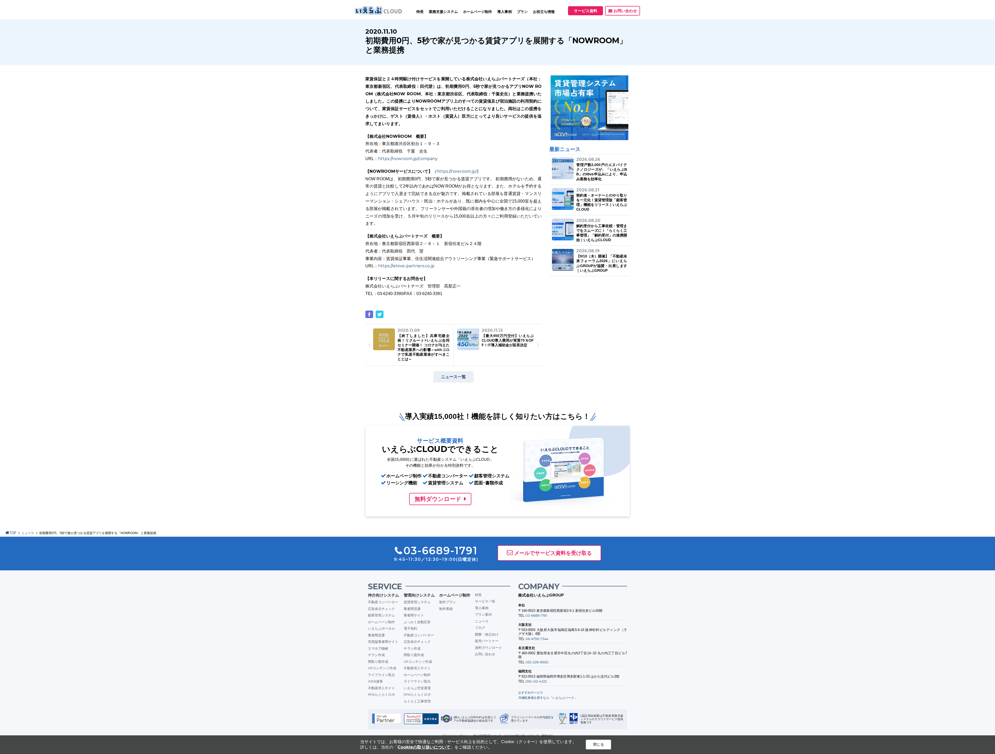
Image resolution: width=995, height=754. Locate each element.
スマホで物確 (378, 648)
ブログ (480, 628)
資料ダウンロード (488, 647)
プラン (522, 11)
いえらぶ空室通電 (417, 688)
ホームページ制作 (381, 622)
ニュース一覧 (453, 376)
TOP (12, 533)
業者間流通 (376, 635)
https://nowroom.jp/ (457, 171)
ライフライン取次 (381, 675)
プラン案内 (483, 614)
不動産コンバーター (383, 602)
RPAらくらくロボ (381, 694)
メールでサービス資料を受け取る (553, 553)
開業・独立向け (487, 634)
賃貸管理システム (417, 602)
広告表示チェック (381, 609)
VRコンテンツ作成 (382, 668)
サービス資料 (585, 10)
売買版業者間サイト (383, 642)
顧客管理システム (381, 615)
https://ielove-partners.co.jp (406, 265)
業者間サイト (414, 615)
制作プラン (447, 602)
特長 (420, 11)
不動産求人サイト (381, 688)
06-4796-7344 (536, 639)
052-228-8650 (537, 662)
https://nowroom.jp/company (408, 158)
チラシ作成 (376, 655)
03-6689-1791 (536, 615)
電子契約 (410, 628)
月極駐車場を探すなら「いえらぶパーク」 (547, 698)
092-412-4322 (536, 681)
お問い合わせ (625, 10)
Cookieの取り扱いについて (423, 747)
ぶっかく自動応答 (417, 622)
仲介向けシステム (383, 595)
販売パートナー (487, 641)
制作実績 (446, 609)
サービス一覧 (485, 601)
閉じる (598, 744)
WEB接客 (375, 681)
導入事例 (481, 608)
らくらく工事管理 (417, 701)
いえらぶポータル (381, 628)
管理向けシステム (419, 595)
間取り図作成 (378, 661)
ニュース (28, 533)
